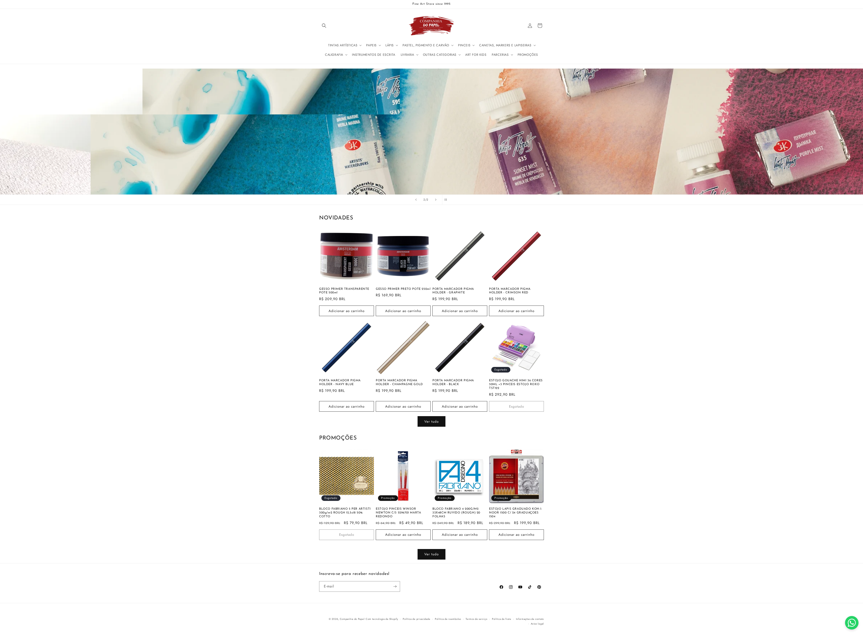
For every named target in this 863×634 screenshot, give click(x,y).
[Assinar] (395, 586)
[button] (324, 26)
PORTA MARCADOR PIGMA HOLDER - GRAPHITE (453, 291)
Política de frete (501, 619)
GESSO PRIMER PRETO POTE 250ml (403, 289)
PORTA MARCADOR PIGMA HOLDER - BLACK (453, 382)
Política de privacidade (416, 619)
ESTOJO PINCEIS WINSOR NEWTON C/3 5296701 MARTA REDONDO (398, 512)
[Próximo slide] (436, 200)
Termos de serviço (476, 619)
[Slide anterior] (416, 200)
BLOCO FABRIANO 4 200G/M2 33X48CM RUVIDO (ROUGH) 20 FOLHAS (456, 512)
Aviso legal (537, 623)
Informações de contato (530, 619)
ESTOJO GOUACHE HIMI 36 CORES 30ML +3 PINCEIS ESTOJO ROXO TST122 (516, 384)
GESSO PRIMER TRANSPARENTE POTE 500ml (344, 291)
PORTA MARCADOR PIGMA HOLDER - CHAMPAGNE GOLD (399, 382)
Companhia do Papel (352, 619)
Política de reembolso (448, 619)
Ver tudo (431, 421)
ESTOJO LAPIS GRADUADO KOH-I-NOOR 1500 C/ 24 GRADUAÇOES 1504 (515, 512)
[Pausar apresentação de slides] (447, 200)
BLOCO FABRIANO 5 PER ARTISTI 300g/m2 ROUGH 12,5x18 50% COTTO (345, 512)
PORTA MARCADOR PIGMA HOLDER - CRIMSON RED (510, 291)
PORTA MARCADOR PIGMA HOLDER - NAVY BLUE (340, 382)
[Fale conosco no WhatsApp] (852, 623)
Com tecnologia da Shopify (382, 619)
